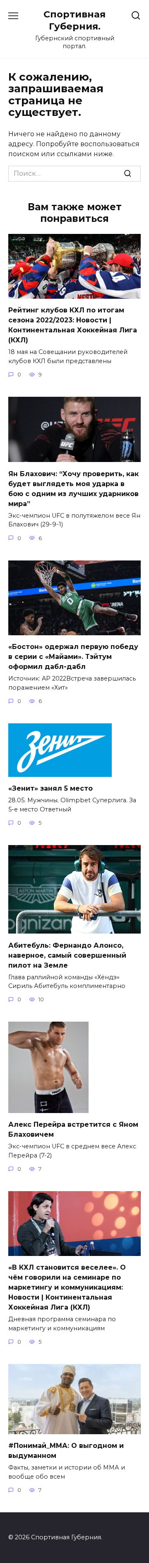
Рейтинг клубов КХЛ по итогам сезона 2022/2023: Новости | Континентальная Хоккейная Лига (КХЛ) (72, 325)
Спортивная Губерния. (74, 20)
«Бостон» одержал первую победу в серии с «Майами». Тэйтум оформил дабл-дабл (73, 657)
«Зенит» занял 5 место (50, 788)
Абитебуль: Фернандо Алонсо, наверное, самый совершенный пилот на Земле (67, 955)
